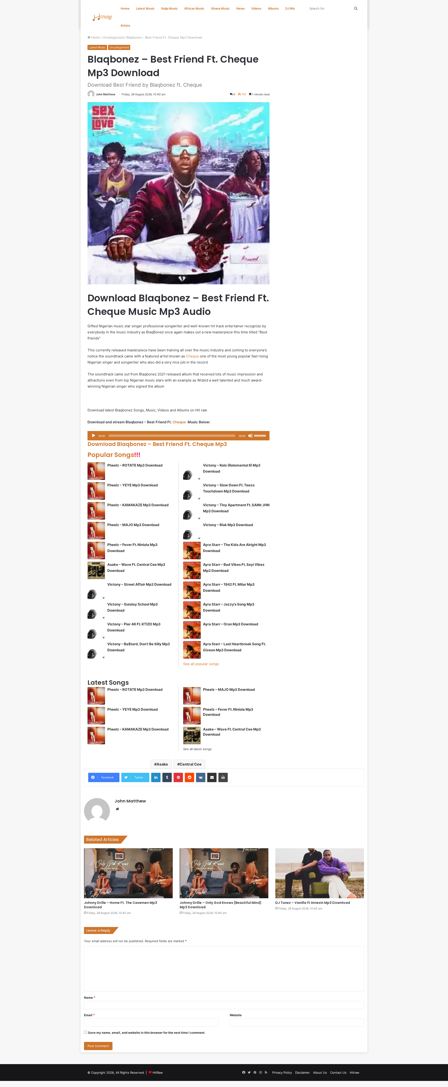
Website (236, 1015)
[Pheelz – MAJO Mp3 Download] (96, 530)
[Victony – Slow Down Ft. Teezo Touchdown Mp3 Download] (192, 491)
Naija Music (169, 8)
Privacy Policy (282, 1072)
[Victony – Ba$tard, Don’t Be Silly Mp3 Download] (96, 650)
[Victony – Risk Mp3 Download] (192, 530)
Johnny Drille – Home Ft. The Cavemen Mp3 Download (120, 904)
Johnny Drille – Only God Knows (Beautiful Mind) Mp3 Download (221, 904)
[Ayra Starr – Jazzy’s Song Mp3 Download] (192, 610)
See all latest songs (197, 749)
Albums (273, 8)
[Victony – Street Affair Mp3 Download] (96, 590)
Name (89, 997)
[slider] (260, 435)
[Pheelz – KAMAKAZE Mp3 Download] (96, 511)
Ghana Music (220, 8)
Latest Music (145, 8)
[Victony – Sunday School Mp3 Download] (96, 610)
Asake (162, 764)
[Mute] (250, 435)
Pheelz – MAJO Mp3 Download (133, 525)
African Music (194, 8)
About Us (320, 1072)
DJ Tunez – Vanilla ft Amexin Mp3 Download (312, 902)
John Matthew (105, 94)
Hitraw (354, 1072)
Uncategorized (113, 37)
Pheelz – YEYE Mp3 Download (132, 485)
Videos (256, 8)
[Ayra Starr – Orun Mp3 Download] (192, 630)
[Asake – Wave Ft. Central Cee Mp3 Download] (96, 570)
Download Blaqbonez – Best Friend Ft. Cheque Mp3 (157, 444)
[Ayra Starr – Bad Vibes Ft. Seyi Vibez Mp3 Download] (192, 570)
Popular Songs (114, 454)
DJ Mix (290, 8)
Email (89, 1015)
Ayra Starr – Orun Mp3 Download (230, 624)
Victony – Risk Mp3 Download (228, 525)
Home (125, 8)
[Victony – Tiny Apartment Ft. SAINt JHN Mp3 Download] (192, 511)
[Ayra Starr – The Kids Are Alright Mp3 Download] (192, 550)
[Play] (93, 435)
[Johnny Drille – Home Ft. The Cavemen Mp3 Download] (128, 873)
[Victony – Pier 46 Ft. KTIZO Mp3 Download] (96, 630)
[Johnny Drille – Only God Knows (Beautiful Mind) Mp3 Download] (224, 873)
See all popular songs (201, 664)
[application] (179, 435)
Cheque (192, 356)
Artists (125, 25)
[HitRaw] (102, 17)
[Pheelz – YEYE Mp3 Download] (96, 491)
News (240, 8)
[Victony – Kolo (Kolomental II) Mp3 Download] (192, 471)
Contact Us (338, 1072)
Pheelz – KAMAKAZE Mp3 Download (138, 505)
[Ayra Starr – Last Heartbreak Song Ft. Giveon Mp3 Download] (192, 650)
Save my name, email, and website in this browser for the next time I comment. (146, 1032)
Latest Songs (108, 682)
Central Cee (191, 764)
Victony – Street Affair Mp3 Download (139, 584)
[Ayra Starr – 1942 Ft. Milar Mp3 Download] (192, 590)
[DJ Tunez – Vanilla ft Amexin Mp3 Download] (319, 873)
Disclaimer (302, 1072)
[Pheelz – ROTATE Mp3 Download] (96, 471)
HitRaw (158, 1072)
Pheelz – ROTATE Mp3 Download (135, 465)
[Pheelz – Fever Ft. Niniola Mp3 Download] (96, 550)
